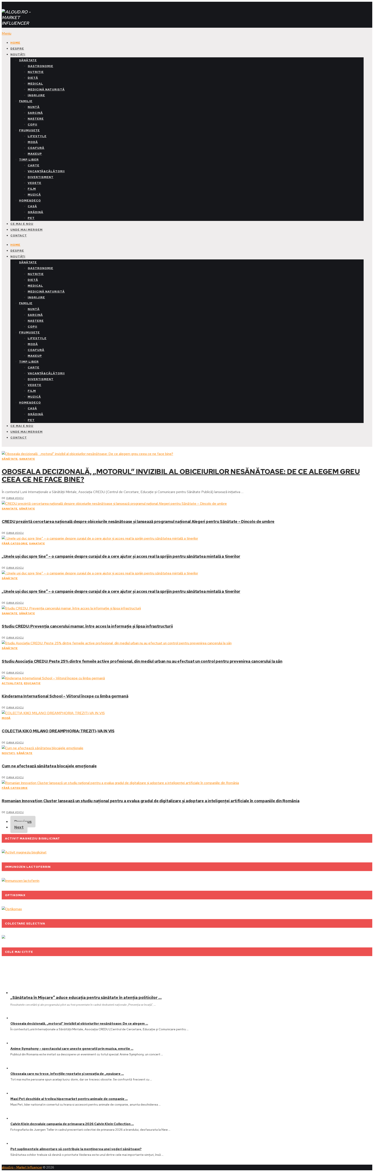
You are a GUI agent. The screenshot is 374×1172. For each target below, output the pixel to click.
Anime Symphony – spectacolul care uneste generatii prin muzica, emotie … (71, 1049)
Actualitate (12, 683)
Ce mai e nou (21, 224)
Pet (31, 218)
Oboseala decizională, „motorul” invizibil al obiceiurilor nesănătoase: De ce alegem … (79, 1023)
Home (15, 43)
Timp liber (29, 159)
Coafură (36, 148)
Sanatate (27, 459)
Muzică (34, 194)
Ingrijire (36, 95)
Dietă (33, 78)
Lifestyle (37, 136)
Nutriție (36, 72)
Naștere (36, 119)
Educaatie (32, 683)
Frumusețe (29, 130)
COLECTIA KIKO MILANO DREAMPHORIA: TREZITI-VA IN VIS (58, 730)
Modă (33, 142)
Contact (18, 235)
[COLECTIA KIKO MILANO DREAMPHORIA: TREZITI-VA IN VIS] (187, 713)
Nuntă (34, 107)
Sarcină (35, 113)
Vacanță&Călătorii (46, 171)
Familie (25, 101)
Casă (32, 206)
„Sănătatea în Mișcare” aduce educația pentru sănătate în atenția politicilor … (86, 997)
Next (19, 827)
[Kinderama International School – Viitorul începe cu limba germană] (187, 678)
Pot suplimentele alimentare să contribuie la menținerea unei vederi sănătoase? (76, 1149)
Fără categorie (14, 543)
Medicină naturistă (46, 89)
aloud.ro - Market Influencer (22, 1167)
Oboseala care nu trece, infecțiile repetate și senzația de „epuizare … (67, 1074)
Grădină (35, 212)
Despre (17, 48)
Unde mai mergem (26, 230)
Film (32, 189)
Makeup (35, 154)
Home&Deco (30, 200)
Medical (35, 83)
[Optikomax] (12, 909)
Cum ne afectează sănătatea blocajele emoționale (49, 766)
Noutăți (17, 54)
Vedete (34, 183)
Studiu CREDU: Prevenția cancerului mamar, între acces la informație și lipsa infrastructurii (87, 626)
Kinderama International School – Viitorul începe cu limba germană (65, 696)
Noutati (8, 753)
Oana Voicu (15, 498)
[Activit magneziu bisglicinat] (24, 852)
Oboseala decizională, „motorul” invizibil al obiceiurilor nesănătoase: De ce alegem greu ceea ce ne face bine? (181, 475)
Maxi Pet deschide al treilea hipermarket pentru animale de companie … (69, 1099)
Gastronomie (40, 66)
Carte (33, 165)
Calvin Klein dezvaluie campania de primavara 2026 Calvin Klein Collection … (72, 1124)
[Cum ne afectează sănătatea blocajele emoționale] (187, 748)
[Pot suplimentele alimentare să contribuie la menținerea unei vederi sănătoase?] (17, 1143)
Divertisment (40, 177)
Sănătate (28, 60)
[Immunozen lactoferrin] (20, 880)
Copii (32, 124)
